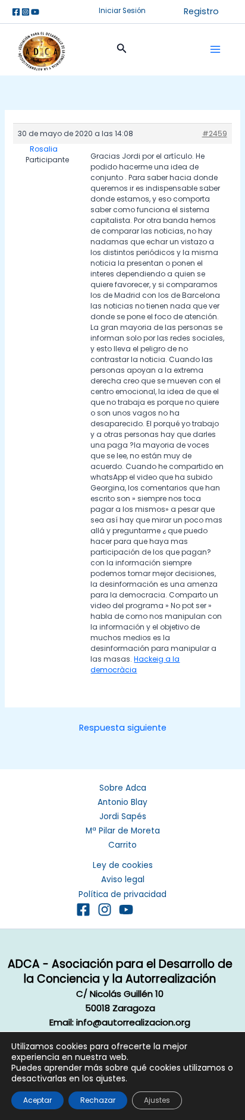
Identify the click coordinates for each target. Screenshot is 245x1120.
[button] (122, 11)
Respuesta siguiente (123, 727)
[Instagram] (25, 12)
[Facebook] (16, 12)
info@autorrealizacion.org (133, 1022)
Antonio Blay (122, 802)
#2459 (214, 133)
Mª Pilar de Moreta (123, 830)
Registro (201, 11)
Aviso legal (123, 879)
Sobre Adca (122, 788)
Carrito (122, 845)
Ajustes (157, 1100)
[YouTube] (126, 909)
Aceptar (37, 1100)
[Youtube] (35, 12)
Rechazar (97, 1100)
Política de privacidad (122, 894)
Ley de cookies (123, 865)
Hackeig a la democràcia (135, 664)
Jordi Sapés (122, 816)
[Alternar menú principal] (215, 49)
